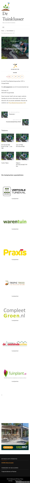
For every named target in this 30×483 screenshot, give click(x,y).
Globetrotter (15, 69)
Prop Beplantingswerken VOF (17, 103)
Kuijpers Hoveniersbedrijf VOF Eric (21, 164)
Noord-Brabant (15, 41)
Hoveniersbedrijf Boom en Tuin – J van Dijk (6, 146)
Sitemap (10, 481)
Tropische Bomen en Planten (8, 471)
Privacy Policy (19, 479)
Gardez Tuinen (4, 163)
